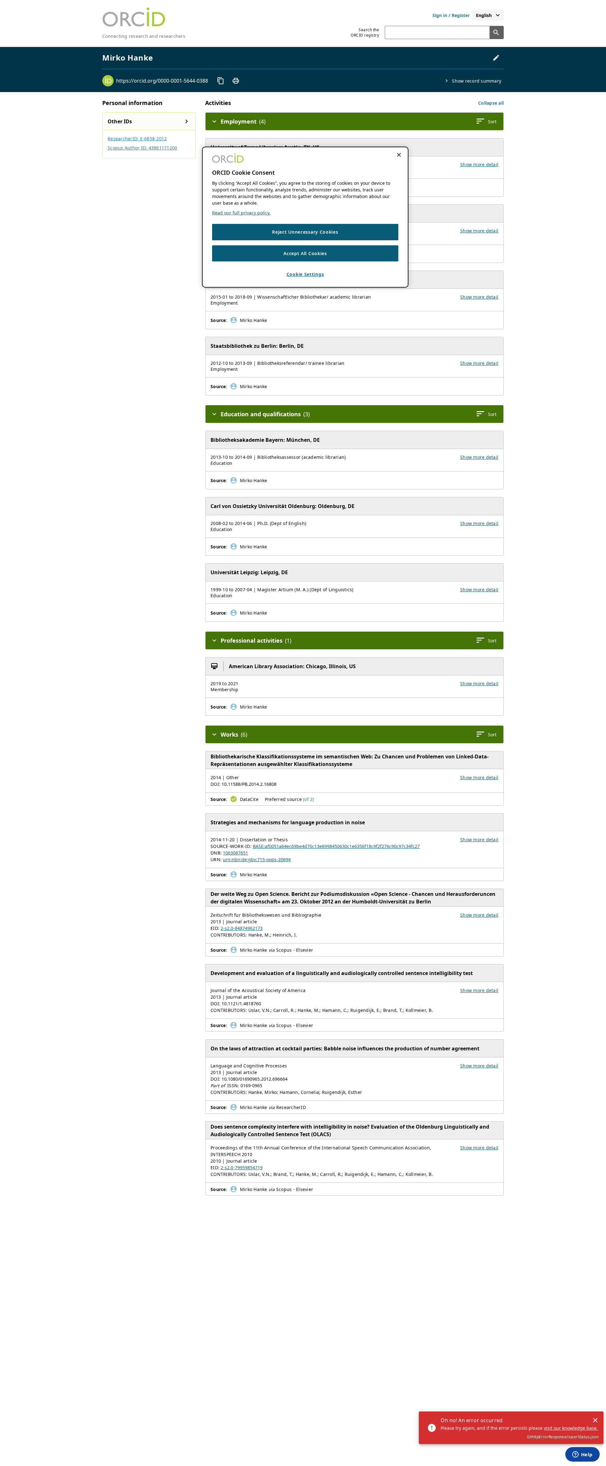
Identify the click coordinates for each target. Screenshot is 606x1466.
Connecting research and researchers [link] (143, 36)
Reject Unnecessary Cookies (305, 232)
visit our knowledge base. (571, 1428)
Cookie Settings (305, 274)
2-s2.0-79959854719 (242, 1168)
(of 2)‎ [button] (308, 799)
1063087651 (235, 853)
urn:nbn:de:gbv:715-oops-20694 (257, 859)
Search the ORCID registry (365, 32)
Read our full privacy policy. (241, 213)
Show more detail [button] (479, 164)
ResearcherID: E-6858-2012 (137, 139)
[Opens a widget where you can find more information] (582, 1455)
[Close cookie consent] (399, 155)
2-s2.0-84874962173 (242, 928)
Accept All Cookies (305, 253)
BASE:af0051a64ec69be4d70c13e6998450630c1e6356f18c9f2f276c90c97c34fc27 (336, 846)
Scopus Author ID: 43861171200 (142, 148)
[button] (491, 103)
